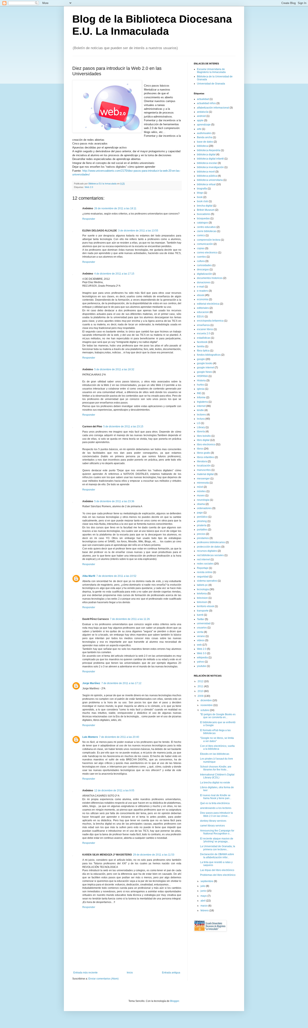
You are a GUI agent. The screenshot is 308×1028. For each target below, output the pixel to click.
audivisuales (204, 133)
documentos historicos (210, 278)
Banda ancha (204, 137)
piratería (201, 525)
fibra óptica (203, 350)
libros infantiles (205, 457)
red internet (203, 559)
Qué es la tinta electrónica (215, 803)
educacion (203, 312)
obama (201, 504)
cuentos (201, 256)
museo (201, 495)
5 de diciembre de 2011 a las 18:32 (114, 369)
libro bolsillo (204, 435)
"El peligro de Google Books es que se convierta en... (218, 716)
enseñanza (203, 325)
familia (200, 346)
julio (203, 886)
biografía (202, 188)
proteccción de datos (209, 546)
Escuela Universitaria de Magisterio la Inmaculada (211, 71)
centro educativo (206, 227)
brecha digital (204, 205)
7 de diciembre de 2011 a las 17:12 (121, 683)
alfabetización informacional (213, 107)
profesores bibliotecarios (211, 542)
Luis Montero (90, 737)
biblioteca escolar (207, 163)
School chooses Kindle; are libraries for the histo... (215, 768)
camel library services (212, 825)
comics (201, 235)
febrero (205, 910)
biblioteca (202, 145)
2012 (201, 681)
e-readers (202, 290)
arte (199, 129)
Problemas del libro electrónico (218, 874)
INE (199, 393)
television (202, 597)
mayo (204, 895)
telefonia (202, 593)
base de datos (205, 141)
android (201, 116)
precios (201, 534)
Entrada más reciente (85, 972)
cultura (201, 261)
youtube (201, 666)
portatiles (202, 529)
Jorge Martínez (91, 683)
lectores (201, 414)
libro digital (203, 440)
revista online (204, 572)
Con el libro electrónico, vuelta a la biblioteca (217, 747)
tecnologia (203, 589)
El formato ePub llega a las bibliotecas (215, 732)
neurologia (203, 499)
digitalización (204, 273)
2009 (201, 696)
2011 (201, 686)
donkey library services (213, 820)
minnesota (203, 482)
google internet (205, 367)
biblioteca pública (207, 175)
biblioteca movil (206, 171)
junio (204, 890)
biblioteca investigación (210, 167)
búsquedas (203, 218)
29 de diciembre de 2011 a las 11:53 (153, 854)
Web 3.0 (201, 653)
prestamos (203, 538)
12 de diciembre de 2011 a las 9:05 (114, 790)
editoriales (203, 307)
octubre (205, 710)
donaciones (203, 282)
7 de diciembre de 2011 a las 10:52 (116, 576)
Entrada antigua (171, 972)
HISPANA (202, 376)
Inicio (130, 972)
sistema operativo (207, 580)
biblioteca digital (206, 154)
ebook (200, 295)
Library (201, 427)
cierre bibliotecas (206, 231)
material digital (205, 474)
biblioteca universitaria (210, 180)
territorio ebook (205, 606)
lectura (201, 418)
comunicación (205, 244)
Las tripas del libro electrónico (217, 870)
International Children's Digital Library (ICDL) (217, 776)
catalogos (202, 222)
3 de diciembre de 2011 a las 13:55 (138, 230)
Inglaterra (202, 401)
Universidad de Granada (211, 83)
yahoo (200, 661)
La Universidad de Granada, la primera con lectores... (217, 848)
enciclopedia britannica (210, 320)
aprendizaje (204, 124)
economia (202, 299)
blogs (200, 192)
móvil (200, 486)
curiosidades (204, 265)
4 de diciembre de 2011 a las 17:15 (114, 273)
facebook (202, 342)
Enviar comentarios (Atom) (103, 978)
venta (200, 632)
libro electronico (206, 444)
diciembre (206, 700)
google (201, 359)
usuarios (202, 627)
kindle (200, 410)
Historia (201, 380)
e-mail (200, 286)
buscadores (203, 214)
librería (201, 431)
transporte (202, 610)
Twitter (200, 619)
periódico (202, 516)
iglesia (200, 388)
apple (200, 120)
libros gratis (203, 452)
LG (198, 423)
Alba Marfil (88, 576)
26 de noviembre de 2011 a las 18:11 (115, 208)
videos (200, 640)
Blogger (174, 1001)
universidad (203, 623)
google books (204, 363)
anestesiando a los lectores (215, 808)
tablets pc (202, 585)
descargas (203, 269)
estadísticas (203, 337)
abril (203, 900)
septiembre (207, 881)
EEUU (200, 316)
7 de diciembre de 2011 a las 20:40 (119, 737)
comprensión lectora (208, 239)
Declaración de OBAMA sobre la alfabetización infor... (217, 856)
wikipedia (202, 657)
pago (200, 512)
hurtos (200, 384)
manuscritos (204, 470)
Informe (201, 397)
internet (201, 406)
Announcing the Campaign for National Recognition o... (217, 832)
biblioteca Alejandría (208, 150)
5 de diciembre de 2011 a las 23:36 (114, 501)
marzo (204, 905)
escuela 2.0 (203, 333)
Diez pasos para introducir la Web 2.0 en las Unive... (216, 814)
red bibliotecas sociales (210, 555)
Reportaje (202, 568)
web (199, 644)
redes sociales (205, 563)
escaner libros (205, 329)
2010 (201, 691)
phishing (202, 521)
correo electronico (207, 252)
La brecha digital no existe (215, 782)
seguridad (202, 576)
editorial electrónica (208, 303)
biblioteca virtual (206, 184)
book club (202, 201)
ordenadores (204, 508)
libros (200, 448)
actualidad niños (206, 103)
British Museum (206, 209)
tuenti (200, 614)
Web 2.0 (89, 187)
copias (200, 248)
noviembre (207, 705)
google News (204, 371)
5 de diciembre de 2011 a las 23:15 (123, 426)
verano (201, 636)
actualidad (203, 99)
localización (204, 465)
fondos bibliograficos (209, 354)
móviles (201, 491)
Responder (88, 218)
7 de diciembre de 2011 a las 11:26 (130, 619)
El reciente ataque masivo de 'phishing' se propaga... (216, 840)
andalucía (202, 111)
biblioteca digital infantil (210, 158)
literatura (202, 461)
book (200, 197)
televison (202, 602)
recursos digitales (207, 550)
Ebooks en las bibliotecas (214, 753)
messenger (203, 478)
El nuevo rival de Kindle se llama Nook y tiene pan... (215, 797)
